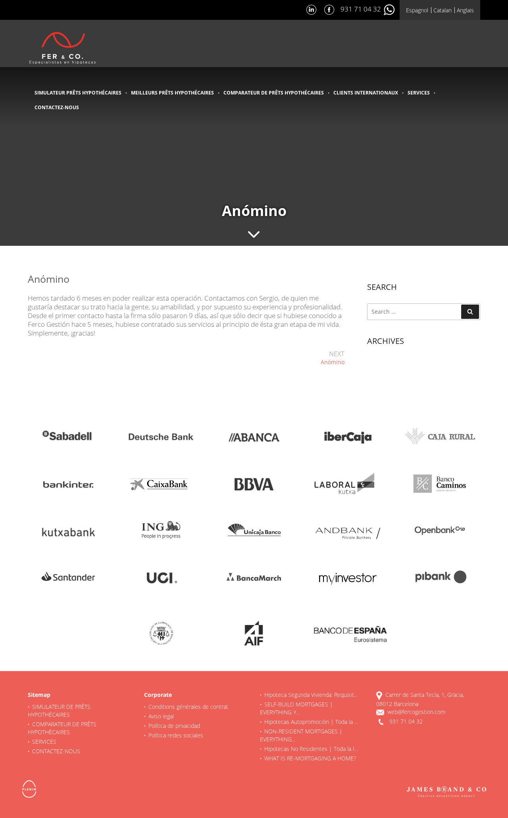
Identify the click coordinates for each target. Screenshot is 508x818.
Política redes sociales (175, 735)
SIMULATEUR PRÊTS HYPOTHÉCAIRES (78, 92)
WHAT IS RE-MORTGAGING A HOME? (310, 758)
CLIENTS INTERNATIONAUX (365, 92)
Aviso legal (161, 716)
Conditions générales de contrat (188, 706)
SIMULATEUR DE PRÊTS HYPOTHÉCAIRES (59, 710)
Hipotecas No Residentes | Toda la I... (311, 748)
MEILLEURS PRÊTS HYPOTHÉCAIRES (172, 92)
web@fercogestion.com (416, 712)
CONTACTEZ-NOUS (57, 107)
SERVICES (419, 92)
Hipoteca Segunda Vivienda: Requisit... (311, 694)
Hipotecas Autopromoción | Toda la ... (311, 721)
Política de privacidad (174, 725)
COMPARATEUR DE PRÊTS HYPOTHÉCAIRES (273, 92)
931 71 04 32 (362, 9)
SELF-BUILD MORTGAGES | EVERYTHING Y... (296, 708)
